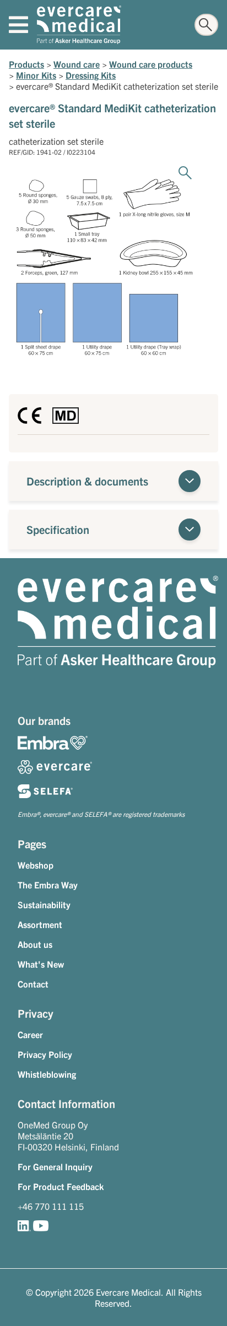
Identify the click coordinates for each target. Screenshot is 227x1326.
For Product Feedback (61, 1186)
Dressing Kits (91, 74)
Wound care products (150, 63)
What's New (41, 963)
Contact (33, 983)
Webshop (35, 864)
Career (30, 1034)
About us (35, 944)
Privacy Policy (45, 1054)
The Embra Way (48, 884)
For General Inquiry (55, 1166)
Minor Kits (36, 74)
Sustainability (44, 904)
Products (26, 63)
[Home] (79, 25)
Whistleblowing (47, 1073)
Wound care (76, 63)
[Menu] (18, 25)
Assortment (40, 924)
